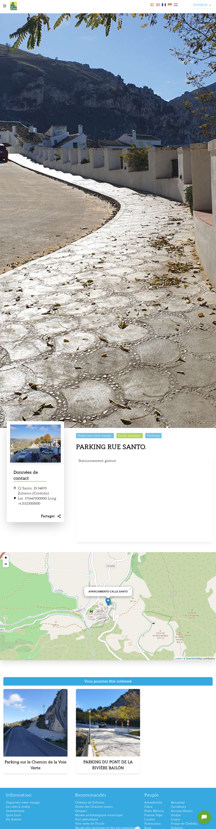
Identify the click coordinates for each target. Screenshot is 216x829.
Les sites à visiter (18, 807)
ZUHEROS (200, 5)
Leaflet (178, 658)
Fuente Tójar (153, 815)
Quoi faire (13, 815)
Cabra (148, 807)
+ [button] (5, 557)
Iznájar (176, 815)
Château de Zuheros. (90, 802)
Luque (175, 819)
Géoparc (81, 811)
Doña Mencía (154, 811)
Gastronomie (15, 811)
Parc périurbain (86, 819)
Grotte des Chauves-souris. (94, 807)
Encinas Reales (182, 811)
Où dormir (13, 819)
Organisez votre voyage (23, 802)
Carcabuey (178, 807)
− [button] (5, 564)
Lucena (149, 819)
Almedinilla (153, 802)
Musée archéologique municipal (99, 815)
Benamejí (178, 802)
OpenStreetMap (194, 658)
